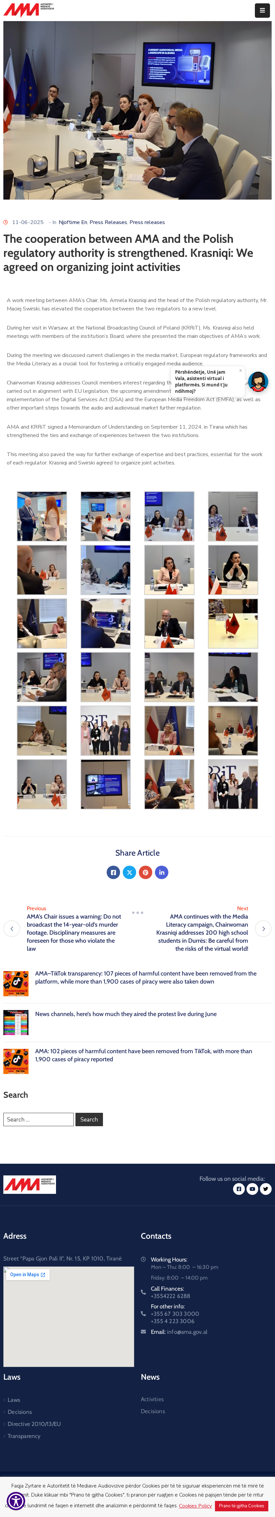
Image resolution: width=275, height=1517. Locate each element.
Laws (14, 1399)
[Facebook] (113, 872)
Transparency (24, 1436)
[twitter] (266, 1189)
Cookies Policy (195, 1506)
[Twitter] (129, 872)
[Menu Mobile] (262, 10)
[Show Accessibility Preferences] (16, 1501)
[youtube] (252, 1189)
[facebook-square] (239, 1189)
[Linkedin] (161, 872)
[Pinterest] (145, 872)
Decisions (20, 1411)
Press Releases (108, 222)
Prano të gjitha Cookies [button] (241, 1506)
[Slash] (137, 912)
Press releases (147, 222)
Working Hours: (169, 1259)
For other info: (175, 1313)
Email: (179, 1331)
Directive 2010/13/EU (34, 1424)
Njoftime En (73, 222)
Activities (152, 1399)
